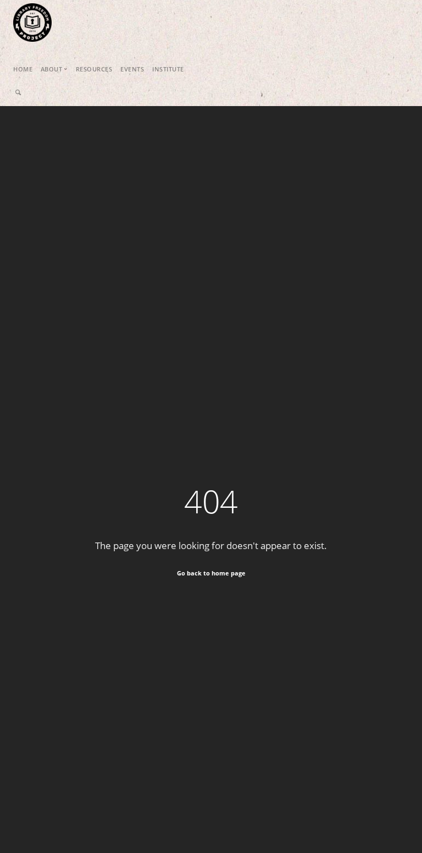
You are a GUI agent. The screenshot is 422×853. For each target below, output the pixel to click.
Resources (94, 69)
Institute (168, 69)
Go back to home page (211, 573)
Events (132, 69)
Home (22, 69)
